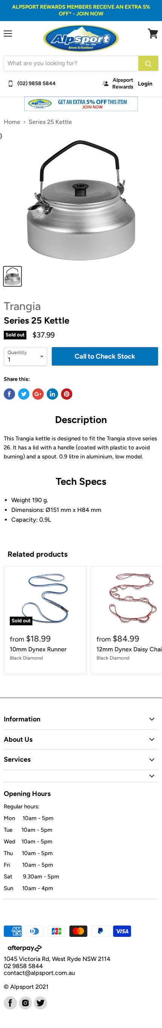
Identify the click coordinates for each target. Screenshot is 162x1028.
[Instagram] (24, 1002)
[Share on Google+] (38, 394)
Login (145, 83)
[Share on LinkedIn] (52, 394)
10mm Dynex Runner (38, 649)
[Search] (148, 63)
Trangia (22, 306)
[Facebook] (9, 1002)
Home (12, 122)
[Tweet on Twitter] (23, 394)
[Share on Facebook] (9, 394)
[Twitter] (39, 1002)
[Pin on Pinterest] (66, 394)
